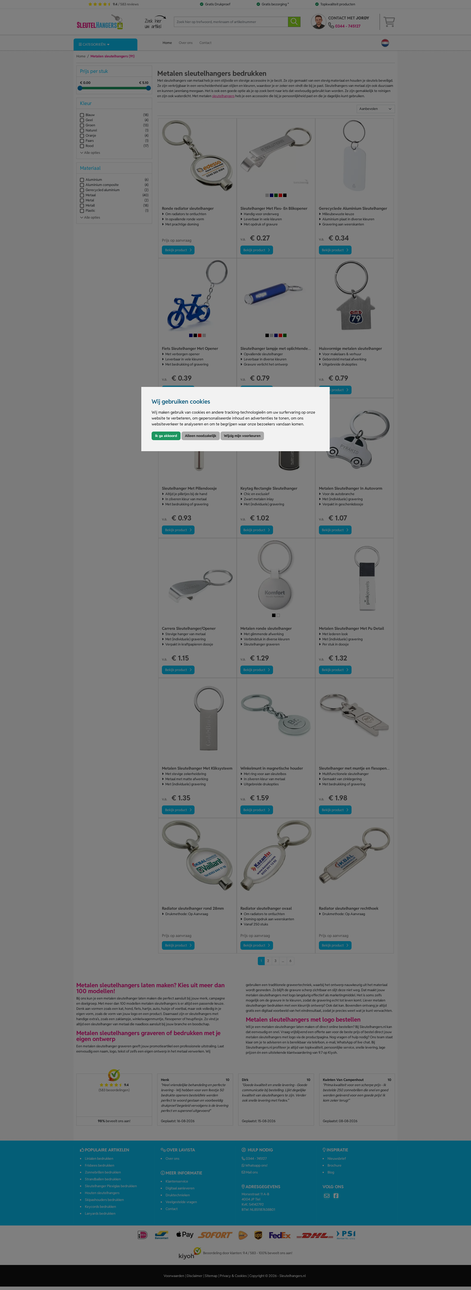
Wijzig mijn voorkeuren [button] (242, 436)
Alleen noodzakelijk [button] (200, 436)
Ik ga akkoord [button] (166, 436)
